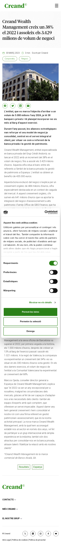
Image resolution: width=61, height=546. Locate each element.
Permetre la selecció (30, 321)
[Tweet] (12, 105)
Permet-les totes (30, 312)
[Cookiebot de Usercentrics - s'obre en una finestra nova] (45, 212)
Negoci (24, 58)
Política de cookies (20, 540)
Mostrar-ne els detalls (40, 302)
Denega (30, 331)
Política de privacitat (37, 540)
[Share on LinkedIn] (20, 105)
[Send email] (28, 105)
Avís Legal (6, 540)
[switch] (53, 272)
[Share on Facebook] (5, 105)
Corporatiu (10, 58)
